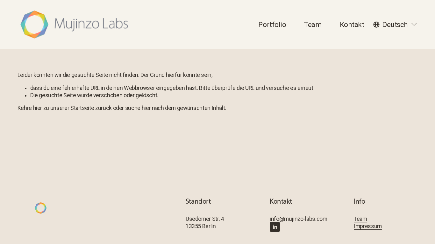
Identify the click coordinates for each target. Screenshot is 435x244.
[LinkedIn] (275, 227)
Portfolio (272, 24)
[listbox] (395, 24)
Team (313, 24)
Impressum (368, 226)
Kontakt (352, 24)
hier (37, 108)
